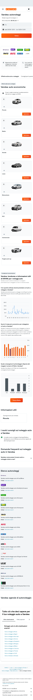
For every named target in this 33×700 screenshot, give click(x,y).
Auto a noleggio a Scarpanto (12, 641)
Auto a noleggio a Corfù (11, 653)
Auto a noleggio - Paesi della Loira (10, 670)
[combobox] (10, 18)
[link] (16, 400)
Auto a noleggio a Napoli (11, 634)
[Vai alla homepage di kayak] (11, 9)
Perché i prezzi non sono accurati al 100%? (15, 695)
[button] (3, 9)
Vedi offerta (26, 114)
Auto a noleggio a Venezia (11, 655)
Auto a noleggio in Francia (15, 669)
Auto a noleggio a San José (12, 636)
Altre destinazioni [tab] (9, 619)
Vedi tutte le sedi (9, 480)
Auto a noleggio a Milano (11, 646)
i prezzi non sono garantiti (8, 683)
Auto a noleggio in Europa (20, 667)
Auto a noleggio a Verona (11, 639)
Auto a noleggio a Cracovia (12, 648)
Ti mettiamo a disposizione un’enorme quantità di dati (14, 691)
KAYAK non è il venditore (10, 688)
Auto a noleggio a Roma (11, 631)
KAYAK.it (6, 667)
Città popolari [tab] (21, 619)
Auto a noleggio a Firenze (11, 651)
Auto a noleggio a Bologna (11, 643)
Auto (11, 667)
